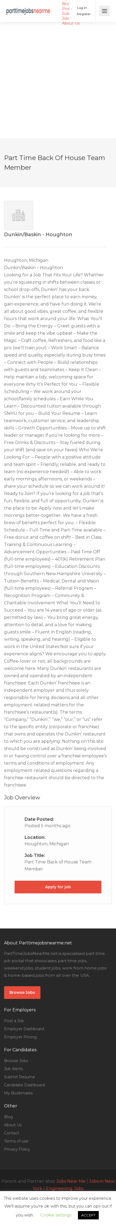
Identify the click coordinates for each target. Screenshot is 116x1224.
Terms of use (16, 1141)
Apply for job (58, 886)
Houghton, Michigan (47, 843)
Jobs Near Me (71, 1181)
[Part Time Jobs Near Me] (28, 7)
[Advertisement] (58, 80)
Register (83, 14)
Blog (8, 1116)
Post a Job (14, 1020)
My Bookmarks (18, 1093)
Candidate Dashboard (24, 1085)
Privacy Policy (17, 1149)
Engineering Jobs (64, 1188)
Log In (81, 8)
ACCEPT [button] (88, 1215)
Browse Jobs (22, 992)
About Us (71, 23)
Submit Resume (19, 1076)
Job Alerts (13, 1068)
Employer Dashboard (24, 1028)
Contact (11, 1133)
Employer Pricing (20, 1037)
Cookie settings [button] (55, 1215)
